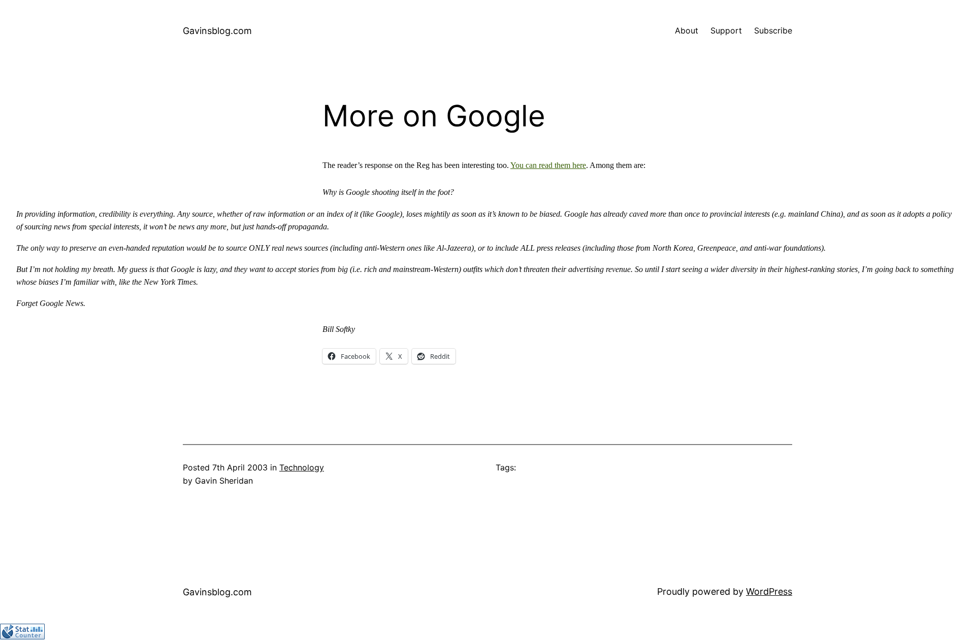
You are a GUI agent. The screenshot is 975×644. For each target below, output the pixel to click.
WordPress (769, 591)
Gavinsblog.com (217, 30)
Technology (301, 467)
